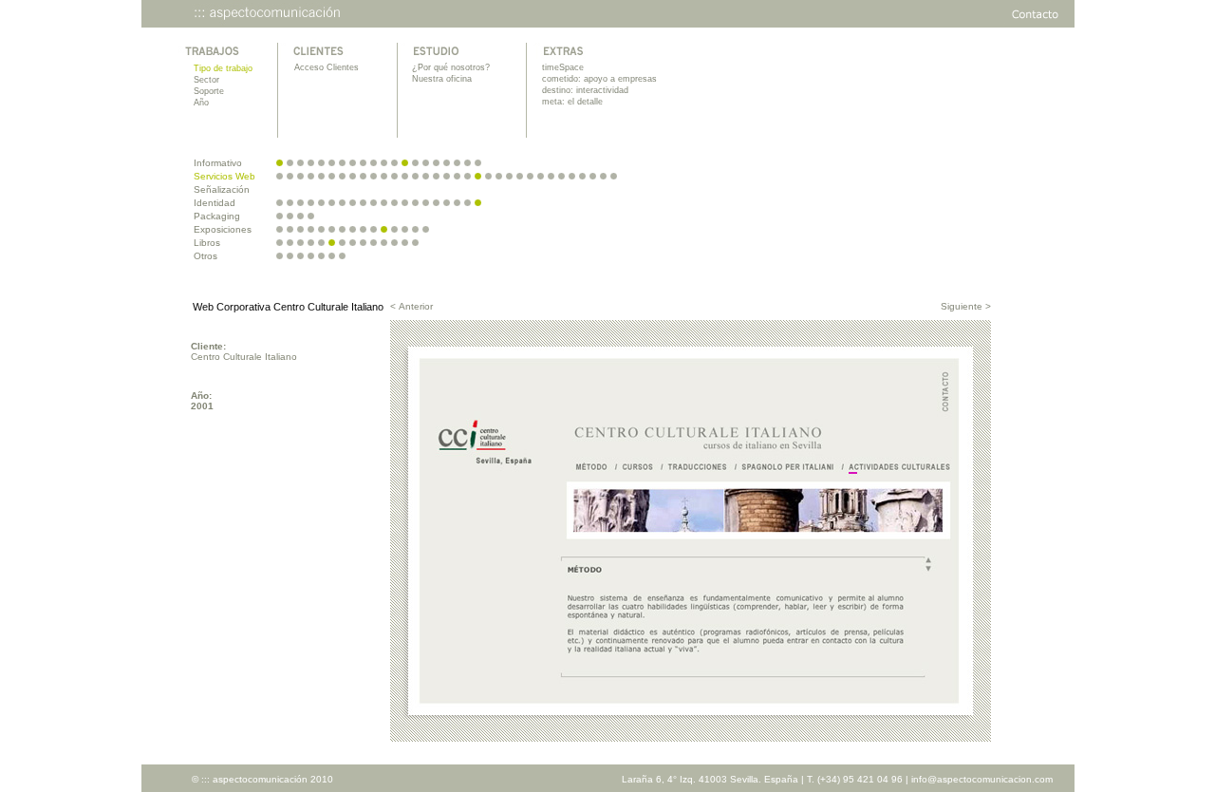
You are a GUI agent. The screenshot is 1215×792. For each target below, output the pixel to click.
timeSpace (563, 67)
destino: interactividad (585, 90)
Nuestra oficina (442, 79)
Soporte (209, 91)
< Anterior (411, 306)
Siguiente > (966, 306)
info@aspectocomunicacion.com (982, 779)
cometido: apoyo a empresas (599, 79)
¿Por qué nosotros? (451, 67)
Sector (206, 80)
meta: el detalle (572, 101)
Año (201, 102)
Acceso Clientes (326, 67)
